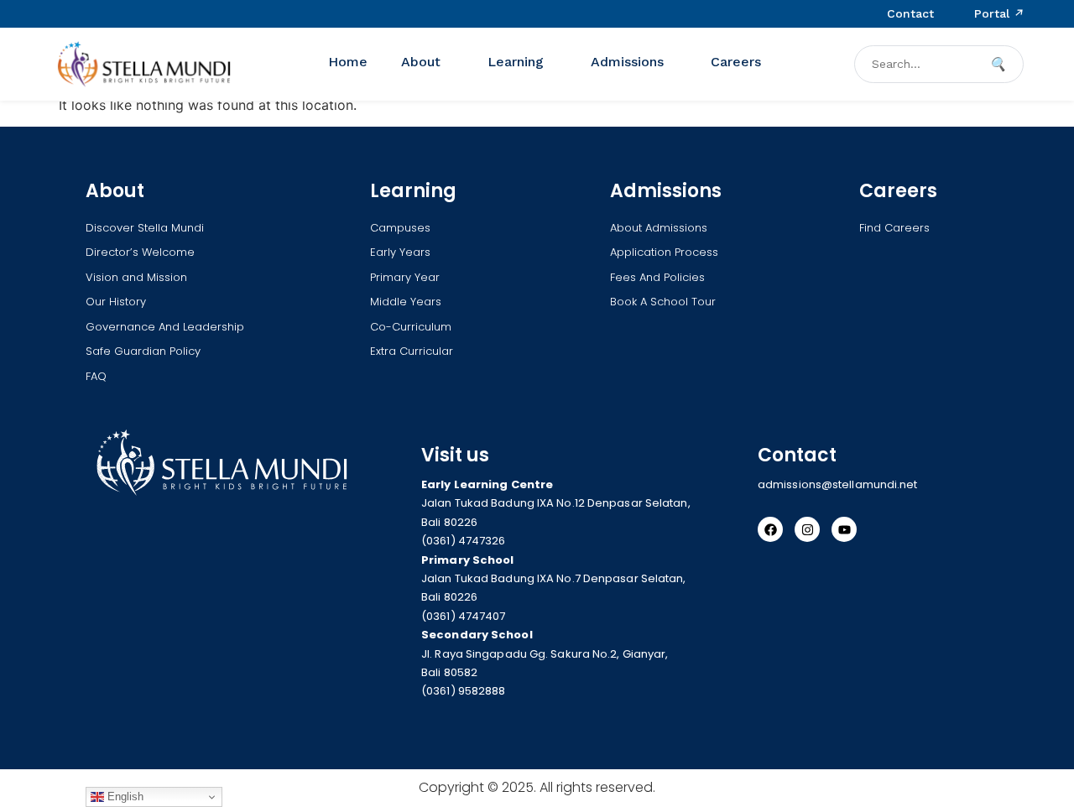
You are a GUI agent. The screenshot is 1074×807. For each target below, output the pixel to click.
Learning (515, 62)
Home (348, 62)
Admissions (627, 62)
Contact (910, 13)
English (123, 796)
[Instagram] (807, 530)
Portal (999, 13)
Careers (736, 62)
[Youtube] (844, 530)
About (421, 62)
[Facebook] (770, 530)
